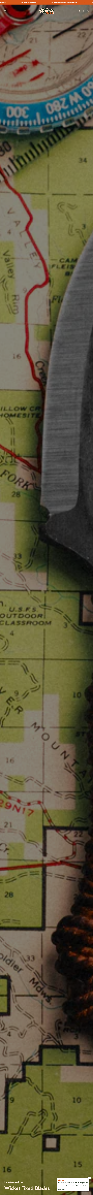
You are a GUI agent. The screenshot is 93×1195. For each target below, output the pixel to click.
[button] (89, 1178)
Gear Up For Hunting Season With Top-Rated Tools (62, 2)
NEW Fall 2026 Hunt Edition (27, 2)
